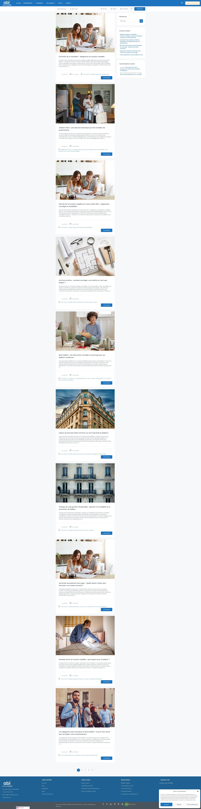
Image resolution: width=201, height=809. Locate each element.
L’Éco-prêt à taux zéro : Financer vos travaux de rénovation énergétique (130, 69)
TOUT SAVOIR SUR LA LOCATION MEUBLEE (95, 606)
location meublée (90, 378)
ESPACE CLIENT (85, 783)
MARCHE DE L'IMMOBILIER (91, 454)
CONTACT (68, 3)
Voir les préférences (192, 804)
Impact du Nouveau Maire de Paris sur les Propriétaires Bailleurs (83, 433)
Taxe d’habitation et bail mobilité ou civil (131, 55)
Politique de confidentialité (130, 794)
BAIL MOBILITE (50, 3)
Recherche (140, 9)
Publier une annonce (192, 3)
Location (95, 302)
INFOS (60, 3)
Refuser (179, 804)
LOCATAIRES (39, 3)
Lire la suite (106, 77)
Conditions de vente (127, 786)
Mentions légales (126, 791)
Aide (43, 786)
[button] (198, 791)
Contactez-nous (6, 797)
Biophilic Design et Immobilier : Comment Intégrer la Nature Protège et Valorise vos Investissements (131, 36)
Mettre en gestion (47, 794)
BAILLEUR (98, 74)
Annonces (45, 788)
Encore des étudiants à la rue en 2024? (131, 74)
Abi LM (65, 74)
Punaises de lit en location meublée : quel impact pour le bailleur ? (84, 659)
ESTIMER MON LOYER (86, 786)
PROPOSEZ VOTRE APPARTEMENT (90, 788)
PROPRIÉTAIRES (27, 3)
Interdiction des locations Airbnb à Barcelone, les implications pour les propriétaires (130, 41)
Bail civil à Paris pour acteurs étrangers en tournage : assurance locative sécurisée (131, 47)
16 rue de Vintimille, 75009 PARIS (10, 789)
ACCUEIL (18, 3)
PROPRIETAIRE (105, 74)
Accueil (44, 783)
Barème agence (125, 783)
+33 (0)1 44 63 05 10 (7, 792)
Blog (43, 791)
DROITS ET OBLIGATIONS (89, 149)
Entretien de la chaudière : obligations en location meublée (82, 57)
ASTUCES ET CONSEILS (89, 74)
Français (21, 807)
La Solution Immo (126, 788)
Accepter (166, 804)
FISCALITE (81, 227)
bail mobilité (77, 378)
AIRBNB (63, 149)
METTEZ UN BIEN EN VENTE (88, 791)
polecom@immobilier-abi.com (10, 794)
